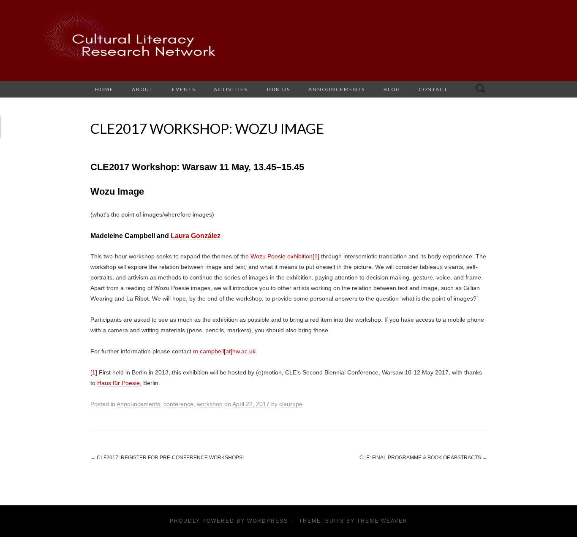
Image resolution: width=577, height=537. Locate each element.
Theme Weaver (382, 521)
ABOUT (142, 89)
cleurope (290, 404)
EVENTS (184, 89)
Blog (392, 89)
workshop (210, 404)
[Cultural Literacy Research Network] (288, 40)
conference (178, 404)
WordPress (267, 521)
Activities (231, 89)
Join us (278, 89)
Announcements (336, 89)
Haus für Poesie (118, 383)
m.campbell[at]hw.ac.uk (224, 351)
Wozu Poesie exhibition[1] (284, 256)
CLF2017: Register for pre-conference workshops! (167, 458)
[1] (93, 372)
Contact (433, 89)
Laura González (195, 235)
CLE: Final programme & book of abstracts (423, 458)
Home (104, 89)
